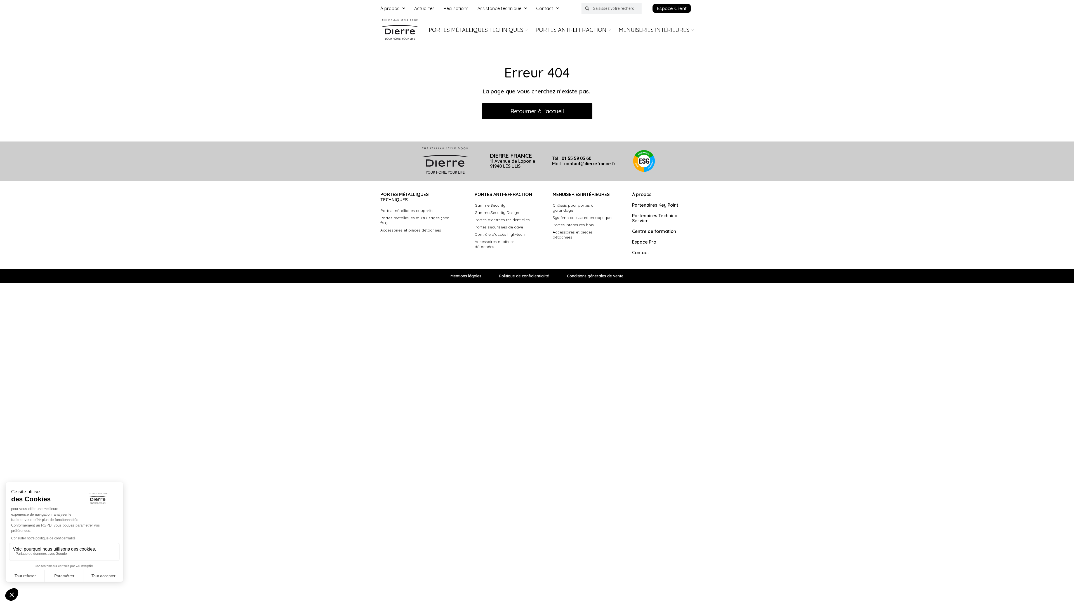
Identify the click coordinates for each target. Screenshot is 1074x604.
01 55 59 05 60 (576, 158)
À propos (389, 8)
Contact (544, 8)
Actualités (424, 8)
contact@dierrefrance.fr (589, 163)
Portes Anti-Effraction (571, 29)
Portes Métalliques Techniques (476, 29)
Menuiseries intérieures (654, 29)
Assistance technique (499, 8)
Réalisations (456, 8)
